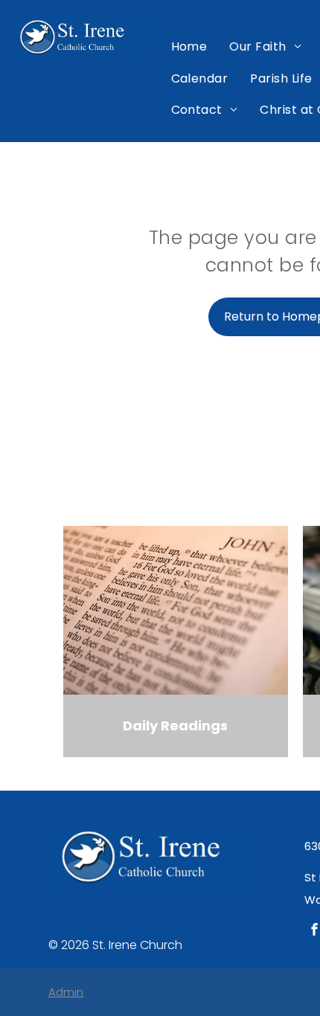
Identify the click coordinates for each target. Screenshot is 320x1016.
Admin (65, 992)
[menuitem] (189, 46)
